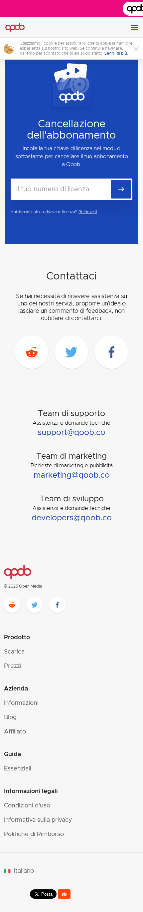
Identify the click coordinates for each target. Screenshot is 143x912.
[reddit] (31, 352)
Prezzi (12, 666)
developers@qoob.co (72, 518)
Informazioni (21, 703)
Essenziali (17, 769)
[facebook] (111, 352)
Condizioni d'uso (27, 806)
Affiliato (15, 732)
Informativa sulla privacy (38, 820)
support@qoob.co (71, 433)
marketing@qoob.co (72, 475)
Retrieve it (87, 212)
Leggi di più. (116, 53)
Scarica (14, 652)
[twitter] (71, 352)
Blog (10, 717)
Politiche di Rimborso (34, 834)
